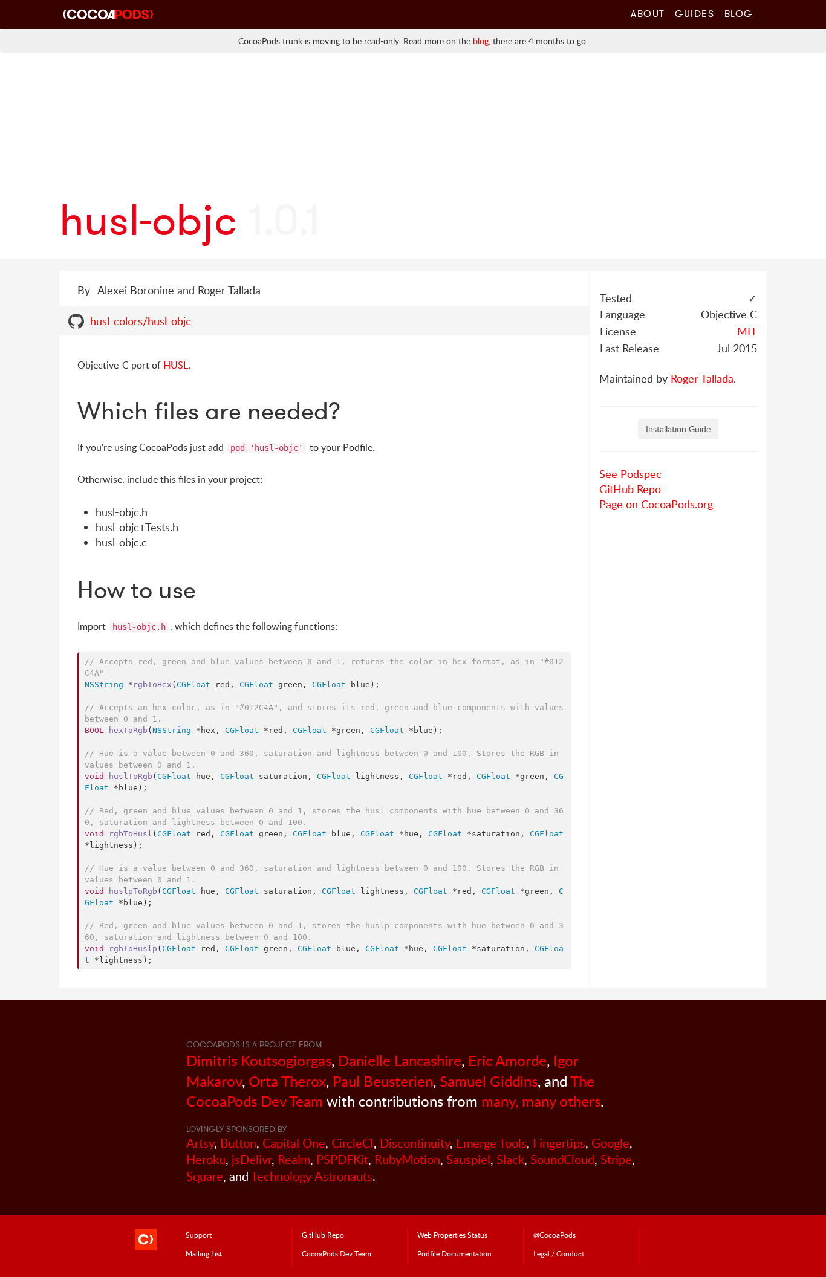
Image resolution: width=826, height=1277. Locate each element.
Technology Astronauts (311, 1176)
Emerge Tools (491, 1143)
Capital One (293, 1143)
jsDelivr (252, 1159)
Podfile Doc (454, 1253)
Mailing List (204, 1253)
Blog (738, 13)
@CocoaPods (554, 1235)
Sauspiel (468, 1159)
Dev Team (336, 1253)
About (648, 13)
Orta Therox (287, 1081)
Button (238, 1143)
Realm (294, 1159)
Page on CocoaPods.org (656, 504)
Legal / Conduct (558, 1253)
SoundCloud (562, 1159)
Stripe (616, 1159)
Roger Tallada (702, 378)
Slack (510, 1159)
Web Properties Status (452, 1235)
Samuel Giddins (489, 1081)
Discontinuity (415, 1143)
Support (199, 1235)
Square (204, 1176)
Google (610, 1143)
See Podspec (630, 474)
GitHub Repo (630, 489)
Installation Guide (678, 429)
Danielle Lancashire (399, 1060)
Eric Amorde (507, 1060)
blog (481, 41)
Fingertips (559, 1143)
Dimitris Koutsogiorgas (258, 1060)
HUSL (175, 365)
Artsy (200, 1143)
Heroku (206, 1159)
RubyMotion (407, 1159)
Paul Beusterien (383, 1081)
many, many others (540, 1101)
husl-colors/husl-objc (140, 321)
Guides (695, 13)
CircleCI (352, 1143)
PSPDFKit (342, 1159)
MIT (747, 331)
